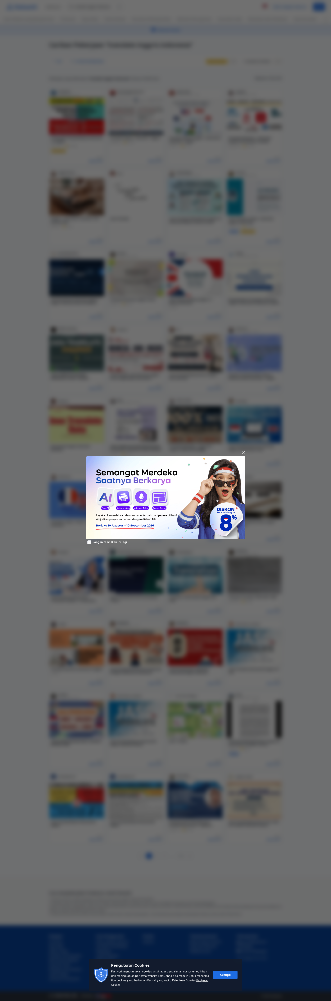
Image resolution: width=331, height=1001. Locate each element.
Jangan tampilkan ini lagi (110, 542)
